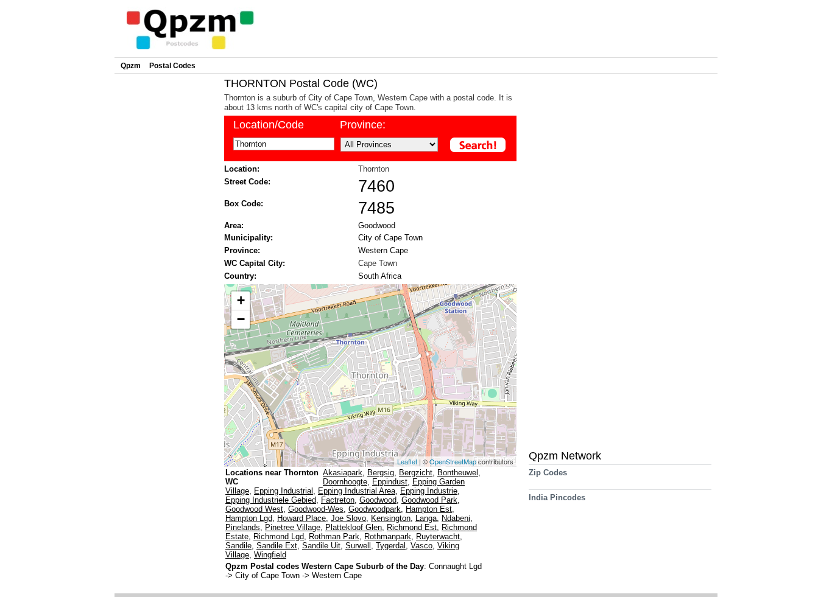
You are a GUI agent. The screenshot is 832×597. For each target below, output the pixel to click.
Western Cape (383, 250)
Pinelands (242, 527)
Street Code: (247, 181)
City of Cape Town (390, 237)
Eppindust (389, 481)
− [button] (241, 319)
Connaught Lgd (455, 566)
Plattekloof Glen (353, 527)
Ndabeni (456, 518)
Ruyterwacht (438, 536)
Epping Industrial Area (356, 490)
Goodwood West (254, 509)
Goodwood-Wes (316, 509)
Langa (426, 518)
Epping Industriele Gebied (270, 499)
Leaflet (407, 461)
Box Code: (243, 203)
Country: (240, 276)
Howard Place (301, 518)
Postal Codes (172, 65)
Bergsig (380, 472)
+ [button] (241, 300)
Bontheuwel (457, 472)
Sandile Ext (276, 545)
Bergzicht (415, 472)
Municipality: (248, 237)
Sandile (238, 545)
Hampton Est (429, 509)
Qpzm (131, 65)
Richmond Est (412, 527)
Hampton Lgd (248, 518)
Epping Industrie (428, 490)
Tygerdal (391, 545)
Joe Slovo (348, 518)
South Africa (379, 276)
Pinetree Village (292, 527)
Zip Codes (548, 472)
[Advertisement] (166, 259)
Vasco (421, 545)
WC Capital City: (254, 263)
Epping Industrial (283, 490)
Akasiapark (342, 472)
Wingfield (270, 554)
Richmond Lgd (278, 536)
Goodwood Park (429, 499)
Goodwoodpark (374, 509)
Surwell (358, 545)
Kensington (391, 518)
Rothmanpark (387, 536)
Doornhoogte (345, 481)
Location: (241, 168)
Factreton (337, 499)
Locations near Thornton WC (272, 477)
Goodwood (376, 225)
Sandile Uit (321, 545)
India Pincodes (557, 497)
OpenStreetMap (452, 461)
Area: (234, 225)
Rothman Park (334, 536)
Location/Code (268, 125)
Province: (363, 125)
